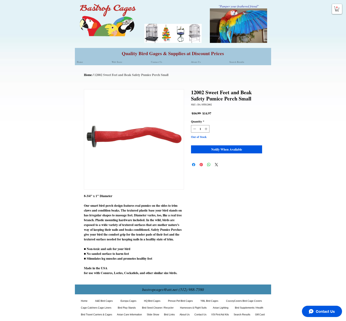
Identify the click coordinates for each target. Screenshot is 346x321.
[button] (337, 8)
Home (88, 74)
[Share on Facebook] (193, 164)
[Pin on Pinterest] (201, 164)
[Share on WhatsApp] (208, 164)
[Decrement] (194, 128)
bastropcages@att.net (160, 289)
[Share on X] (216, 164)
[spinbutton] (200, 128)
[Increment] (206, 128)
